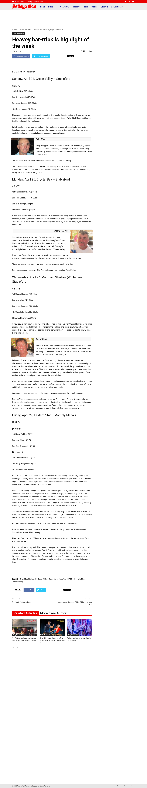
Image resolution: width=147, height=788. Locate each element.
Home (14, 29)
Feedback (132, 786)
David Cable (42, 579)
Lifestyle (104, 6)
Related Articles (25, 613)
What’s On (64, 6)
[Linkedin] (129, 1)
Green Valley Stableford (57, 579)
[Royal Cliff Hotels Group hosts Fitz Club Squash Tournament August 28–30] (52, 627)
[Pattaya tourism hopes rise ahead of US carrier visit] (79, 627)
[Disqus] (52, 685)
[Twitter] (133, 1)
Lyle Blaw (81, 579)
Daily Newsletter (19, 33)
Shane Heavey (18, 582)
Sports (94, 6)
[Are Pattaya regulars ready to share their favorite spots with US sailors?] (24, 627)
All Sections (116, 6)
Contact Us (115, 786)
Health (85, 6)
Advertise (123, 786)
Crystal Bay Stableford (28, 579)
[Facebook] (125, 1)
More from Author (53, 613)
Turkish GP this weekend (21, 602)
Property (75, 6)
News (42, 6)
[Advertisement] (73, 18)
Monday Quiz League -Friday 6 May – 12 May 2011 (75, 603)
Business (52, 6)
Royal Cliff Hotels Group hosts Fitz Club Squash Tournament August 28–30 (52, 640)
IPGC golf (71, 579)
